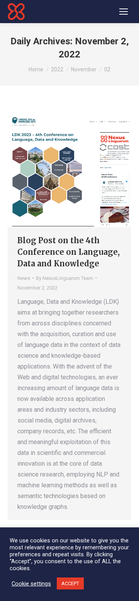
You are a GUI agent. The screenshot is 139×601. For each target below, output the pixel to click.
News (23, 278)
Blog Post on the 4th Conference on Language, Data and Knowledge (68, 252)
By (64, 278)
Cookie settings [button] (31, 583)
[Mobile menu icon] (123, 11)
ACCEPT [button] (70, 583)
